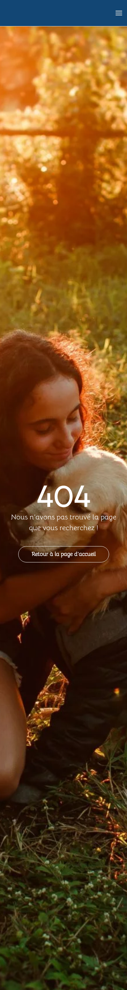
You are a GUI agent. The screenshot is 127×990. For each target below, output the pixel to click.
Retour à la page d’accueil (64, 554)
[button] (119, 13)
